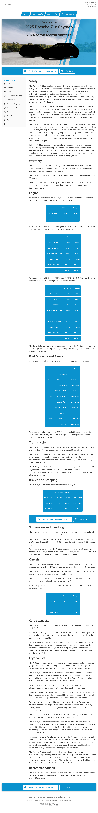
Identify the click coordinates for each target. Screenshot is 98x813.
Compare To (52, 14)
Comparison (10, 80)
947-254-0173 (92, 6)
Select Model (37, 14)
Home (25, 14)
